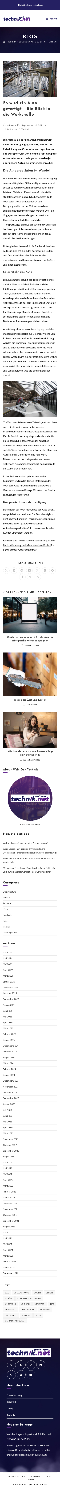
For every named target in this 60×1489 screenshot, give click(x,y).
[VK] (21, 1374)
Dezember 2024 (10, 1046)
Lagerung (10, 1304)
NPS (52, 1304)
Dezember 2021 (10, 1203)
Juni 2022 (7, 1168)
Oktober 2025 (10, 993)
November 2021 (11, 1209)
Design (49, 1293)
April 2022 (8, 1180)
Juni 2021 (7, 1238)
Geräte (8, 1298)
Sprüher (26, 1315)
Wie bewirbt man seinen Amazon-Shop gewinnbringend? (30, 753)
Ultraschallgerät (15, 1321)
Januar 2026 (9, 981)
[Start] (4, 42)
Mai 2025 (7, 1016)
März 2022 (8, 1185)
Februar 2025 (9, 1034)
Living (5, 909)
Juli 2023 (7, 1110)
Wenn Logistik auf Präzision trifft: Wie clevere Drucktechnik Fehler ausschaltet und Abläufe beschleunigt (28, 1450)
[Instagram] (31, 1364)
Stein (38, 1315)
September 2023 (11, 1098)
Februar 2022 (9, 1191)
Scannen (45, 1309)
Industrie (12, 129)
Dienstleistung (9, 892)
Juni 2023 (7, 1116)
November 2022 (11, 1139)
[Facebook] (21, 1364)
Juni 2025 (7, 1011)
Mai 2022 (7, 1174)
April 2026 (8, 970)
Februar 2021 (9, 1261)
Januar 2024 (9, 1075)
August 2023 (9, 1104)
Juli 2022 (7, 1162)
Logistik (25, 1304)
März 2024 (8, 1063)
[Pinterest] (11, 1374)
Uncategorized (10, 932)
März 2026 (8, 976)
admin (10, 125)
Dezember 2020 (10, 1273)
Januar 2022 (9, 1197)
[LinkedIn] (40, 1364)
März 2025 (8, 1028)
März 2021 (8, 1256)
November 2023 (11, 1086)
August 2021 (9, 1226)
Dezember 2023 (10, 1080)
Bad (7, 1293)
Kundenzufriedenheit (29, 1298)
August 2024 (9, 1057)
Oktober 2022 (10, 1145)
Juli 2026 (7, 952)
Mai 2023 (7, 1121)
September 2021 (11, 1221)
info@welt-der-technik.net (31, 5)
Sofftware (11, 1315)
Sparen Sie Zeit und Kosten (30, 700)
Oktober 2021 (10, 1215)
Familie (6, 897)
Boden (37, 1293)
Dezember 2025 (10, 987)
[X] (11, 1364)
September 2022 (11, 1151)
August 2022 (9, 1156)
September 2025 (11, 999)
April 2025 (8, 1022)
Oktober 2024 (10, 1051)
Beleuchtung (21, 1293)
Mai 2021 (7, 1244)
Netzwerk (40, 1304)
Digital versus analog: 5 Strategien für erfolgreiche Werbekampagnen (30, 639)
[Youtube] (31, 1374)
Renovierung (28, 1309)
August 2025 (9, 1005)
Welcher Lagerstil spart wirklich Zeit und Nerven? (25, 843)
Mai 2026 (7, 964)
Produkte (7, 915)
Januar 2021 (9, 1267)
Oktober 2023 (10, 1092)
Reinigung (10, 1309)
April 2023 (8, 1127)
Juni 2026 (7, 958)
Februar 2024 (9, 1069)
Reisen (6, 921)
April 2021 (8, 1250)
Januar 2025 (9, 1040)
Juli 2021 (7, 1232)
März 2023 (8, 1133)
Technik (25, 129)
